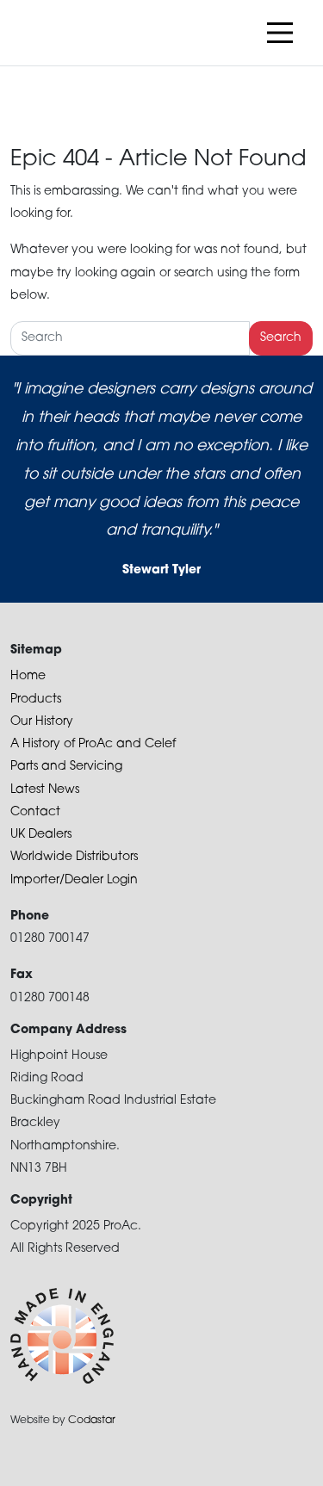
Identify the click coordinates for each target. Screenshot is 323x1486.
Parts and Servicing (66, 766)
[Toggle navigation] (280, 33)
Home (28, 676)
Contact (35, 812)
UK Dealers (40, 834)
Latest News (44, 789)
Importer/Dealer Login (74, 880)
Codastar (91, 1420)
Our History (41, 721)
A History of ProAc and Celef (93, 744)
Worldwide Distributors (74, 857)
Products (35, 699)
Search (280, 337)
